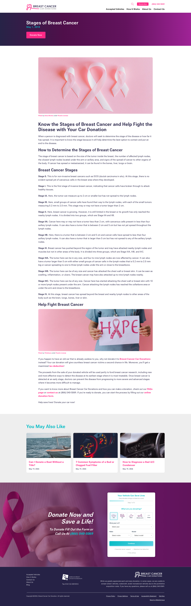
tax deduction (56, 366)
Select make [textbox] (116, 535)
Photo (40, 115)
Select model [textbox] (138, 535)
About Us (146, 9)
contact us (52, 392)
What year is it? (114, 523)
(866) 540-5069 (158, 4)
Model (134, 531)
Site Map (162, 596)
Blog (28, 585)
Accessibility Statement (148, 596)
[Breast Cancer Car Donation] (41, 7)
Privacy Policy (110, 596)
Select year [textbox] (115, 527)
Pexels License (63, 115)
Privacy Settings (123, 596)
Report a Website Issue (157, 600)
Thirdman (48, 353)
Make (111, 531)
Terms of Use (134, 596)
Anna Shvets (49, 115)
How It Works (133, 9)
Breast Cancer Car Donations (135, 359)
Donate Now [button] (36, 35)
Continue (131, 543)
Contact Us (159, 9)
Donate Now (143, 4)
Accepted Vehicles (115, 9)
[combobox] (131, 527)
